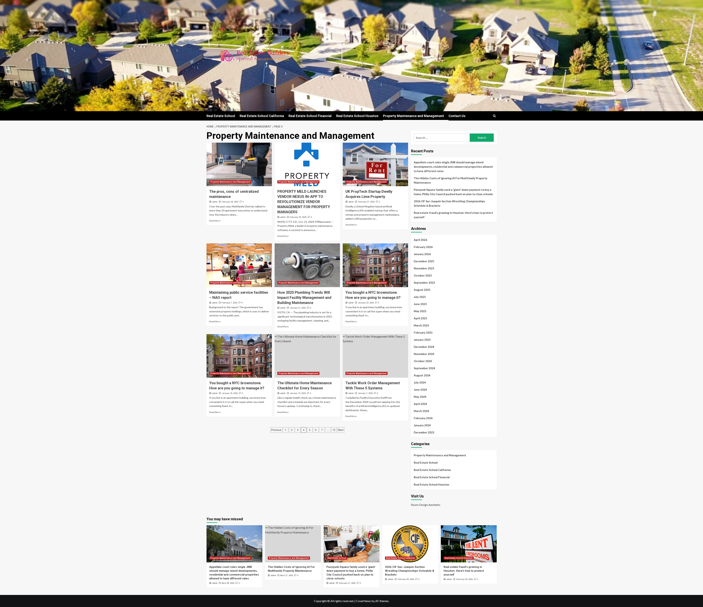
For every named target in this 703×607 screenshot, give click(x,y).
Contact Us (457, 116)
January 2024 (422, 425)
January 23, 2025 (366, 303)
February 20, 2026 (405, 579)
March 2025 (421, 325)
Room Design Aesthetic (425, 504)
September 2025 (424, 282)
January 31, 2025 (298, 308)
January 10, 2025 (298, 393)
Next (340, 430)
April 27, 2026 (286, 575)
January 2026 (422, 254)
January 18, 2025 (230, 393)
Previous (276, 430)
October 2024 (423, 361)
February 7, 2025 (229, 303)
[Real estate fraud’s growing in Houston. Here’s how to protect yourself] (469, 543)
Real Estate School (221, 116)
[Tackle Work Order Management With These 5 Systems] (375, 356)
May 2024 (420, 396)
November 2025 (424, 268)
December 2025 (424, 261)
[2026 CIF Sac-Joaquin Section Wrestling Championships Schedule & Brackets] (410, 543)
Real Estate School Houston (357, 116)
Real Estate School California (262, 116)
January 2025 (422, 339)
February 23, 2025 (298, 217)
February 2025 (423, 332)
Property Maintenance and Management (413, 116)
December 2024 (424, 346)
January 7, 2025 (365, 393)
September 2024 (424, 368)
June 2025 (420, 304)
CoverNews (363, 601)
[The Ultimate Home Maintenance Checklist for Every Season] (307, 356)
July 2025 (420, 296)
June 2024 (420, 389)
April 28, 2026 (228, 583)
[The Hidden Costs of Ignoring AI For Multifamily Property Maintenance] (293, 543)
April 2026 (420, 239)
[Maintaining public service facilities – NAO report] (239, 265)
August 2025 (422, 289)
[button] (494, 116)
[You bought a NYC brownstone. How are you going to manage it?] (375, 265)
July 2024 (420, 382)
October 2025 (423, 275)
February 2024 (423, 418)
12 (333, 430)
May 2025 (420, 311)
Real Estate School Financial (310, 116)
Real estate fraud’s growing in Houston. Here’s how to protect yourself (453, 215)
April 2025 (420, 318)
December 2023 (424, 432)
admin (214, 202)
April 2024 (420, 403)
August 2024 (422, 375)
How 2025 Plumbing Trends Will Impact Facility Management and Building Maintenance (304, 297)
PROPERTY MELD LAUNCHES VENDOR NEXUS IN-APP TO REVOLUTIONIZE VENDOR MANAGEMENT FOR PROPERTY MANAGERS (303, 201)
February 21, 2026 (347, 583)
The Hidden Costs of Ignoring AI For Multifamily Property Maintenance (450, 180)
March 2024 (421, 411)
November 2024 (424, 354)
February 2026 (423, 247)
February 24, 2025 (230, 202)
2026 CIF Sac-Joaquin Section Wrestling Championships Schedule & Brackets (449, 203)
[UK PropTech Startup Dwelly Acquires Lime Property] (375, 164)
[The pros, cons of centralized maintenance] (239, 164)
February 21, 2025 (366, 202)
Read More (214, 220)
